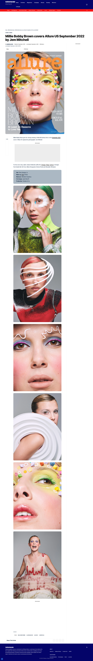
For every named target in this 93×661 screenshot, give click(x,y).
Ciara (22, 174)
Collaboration (39, 10)
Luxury (45, 10)
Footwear (59, 10)
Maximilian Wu (10, 44)
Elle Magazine (14, 10)
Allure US (36, 635)
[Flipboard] (85, 10)
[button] (84, 4)
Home (6, 30)
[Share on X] (10, 49)
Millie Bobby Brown (11, 30)
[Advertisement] (46, 17)
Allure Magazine (30, 635)
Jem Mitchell (41, 635)
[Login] (82, 4)
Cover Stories (8, 32)
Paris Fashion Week (23, 10)
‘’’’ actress (47, 165)
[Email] (16, 49)
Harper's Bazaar (32, 10)
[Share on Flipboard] (13, 49)
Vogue (8, 10)
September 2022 (56, 137)
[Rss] (87, 10)
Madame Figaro (52, 10)
